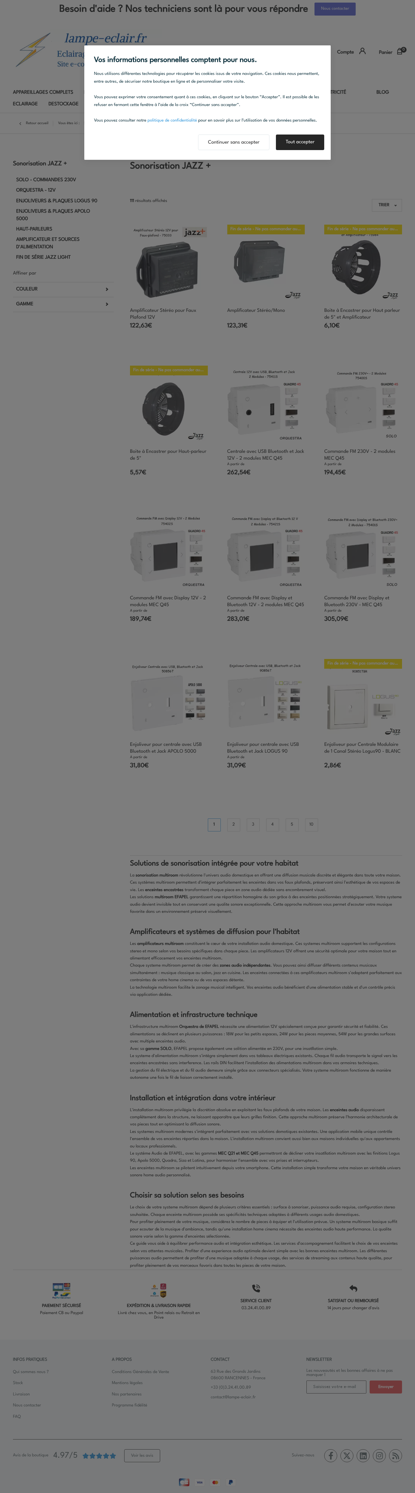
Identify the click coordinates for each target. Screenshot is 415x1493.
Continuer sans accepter (234, 142)
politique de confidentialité (172, 121)
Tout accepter (300, 142)
